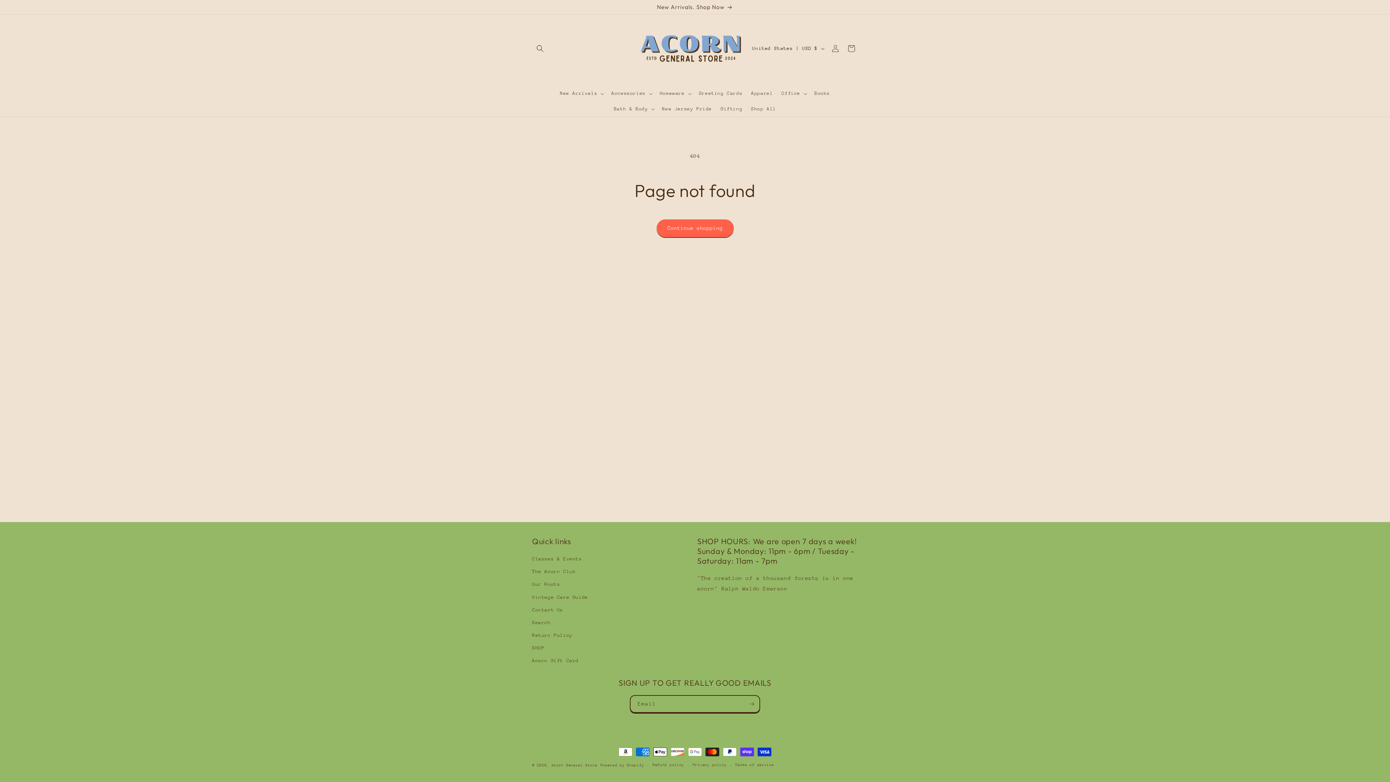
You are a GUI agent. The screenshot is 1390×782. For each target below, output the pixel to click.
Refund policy (668, 765)
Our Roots (546, 584)
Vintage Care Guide (560, 597)
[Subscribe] (751, 704)
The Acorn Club (554, 571)
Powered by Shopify (622, 765)
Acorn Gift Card (555, 660)
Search (541, 622)
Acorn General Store (575, 765)
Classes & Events (557, 559)
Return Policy (552, 635)
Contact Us (547, 610)
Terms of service (754, 765)
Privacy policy (710, 765)
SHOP (538, 648)
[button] (540, 48)
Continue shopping (695, 228)
